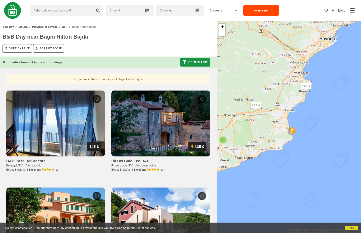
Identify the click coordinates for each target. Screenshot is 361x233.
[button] (223, 140)
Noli (64, 26)
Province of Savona (44, 26)
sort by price (19, 48)
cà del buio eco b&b (130, 161)
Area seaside (33, 165)
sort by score (50, 48)
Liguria (23, 26)
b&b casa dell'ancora (26, 161)
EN (341, 10)
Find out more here (46, 227)
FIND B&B (261, 10)
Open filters (198, 62)
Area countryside (145, 165)
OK (352, 227)
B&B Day (8, 26)
